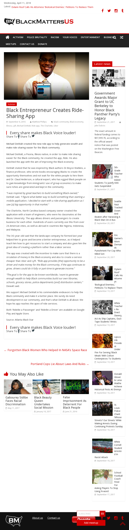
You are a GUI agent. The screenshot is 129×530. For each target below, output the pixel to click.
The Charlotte (47, 125)
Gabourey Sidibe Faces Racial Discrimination (17, 400)
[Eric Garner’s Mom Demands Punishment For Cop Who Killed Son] (102, 233)
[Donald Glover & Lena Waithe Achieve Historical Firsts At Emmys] (102, 372)
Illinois (9, 125)
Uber (56, 125)
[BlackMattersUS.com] (7, 37)
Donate (42, 44)
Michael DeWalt (24, 125)
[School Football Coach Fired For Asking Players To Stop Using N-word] (102, 471)
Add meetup (91, 522)
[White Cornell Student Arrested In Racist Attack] (102, 440)
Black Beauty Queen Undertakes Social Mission (43, 402)
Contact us (27, 44)
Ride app (36, 125)
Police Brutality (37, 37)
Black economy (76, 121)
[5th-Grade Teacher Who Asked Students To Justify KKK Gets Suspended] (102, 165)
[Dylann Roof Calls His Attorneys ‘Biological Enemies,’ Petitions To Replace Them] (102, 267)
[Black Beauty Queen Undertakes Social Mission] (46, 381)
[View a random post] (121, 37)
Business (109, 37)
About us (37, 518)
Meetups (11, 44)
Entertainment (90, 37)
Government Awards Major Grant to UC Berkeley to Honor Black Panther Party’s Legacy (107, 105)
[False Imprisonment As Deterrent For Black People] (75, 381)
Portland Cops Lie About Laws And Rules (60, 364)
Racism (55, 37)
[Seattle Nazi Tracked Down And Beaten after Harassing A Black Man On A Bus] (102, 199)
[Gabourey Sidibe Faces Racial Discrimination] (18, 381)
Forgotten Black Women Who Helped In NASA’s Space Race (45, 350)
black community (61, 121)
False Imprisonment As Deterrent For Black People (74, 402)
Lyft (14, 125)
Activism (18, 37)
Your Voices (70, 37)
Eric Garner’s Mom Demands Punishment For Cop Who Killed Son (44, 6)
